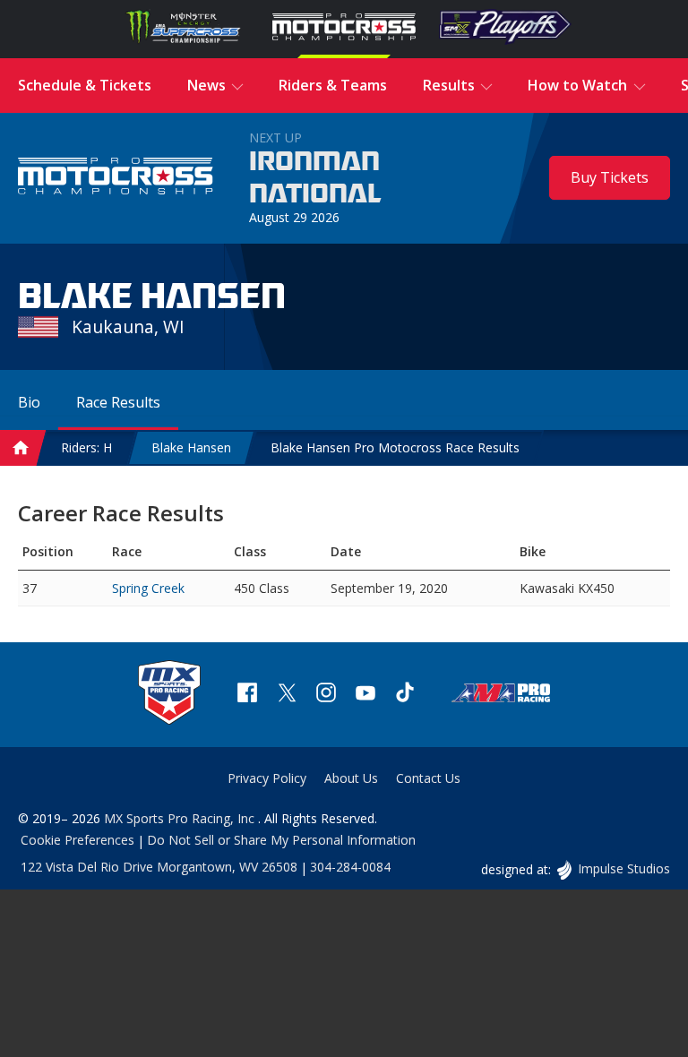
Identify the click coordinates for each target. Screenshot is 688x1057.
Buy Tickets (610, 177)
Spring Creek (148, 588)
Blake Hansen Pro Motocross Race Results (395, 447)
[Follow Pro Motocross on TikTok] (405, 695)
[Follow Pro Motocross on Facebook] (247, 695)
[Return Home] (115, 179)
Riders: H (86, 447)
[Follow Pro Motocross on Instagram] (326, 695)
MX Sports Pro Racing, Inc (181, 818)
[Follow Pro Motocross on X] (286, 695)
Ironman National (315, 178)
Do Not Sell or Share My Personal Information (281, 839)
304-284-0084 (350, 866)
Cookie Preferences (77, 839)
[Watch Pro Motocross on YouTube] (365, 695)
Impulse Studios (623, 868)
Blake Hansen (191, 447)
